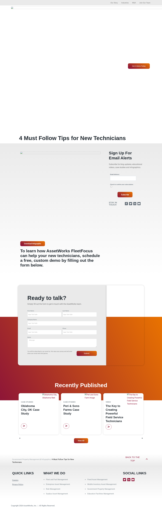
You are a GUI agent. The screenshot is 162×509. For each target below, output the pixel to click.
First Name (30, 311)
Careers (15, 480)
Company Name (32, 319)
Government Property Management (26, 459)
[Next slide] (142, 438)
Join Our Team (144, 3)
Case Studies (27, 402)
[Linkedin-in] (128, 479)
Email (29, 328)
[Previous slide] (20, 438)
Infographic (45, 459)
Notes (29, 337)
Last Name (65, 311)
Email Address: (115, 174)
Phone (64, 328)
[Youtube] (133, 479)
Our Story (114, 3)
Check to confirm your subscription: (121, 184)
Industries (125, 3)
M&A (134, 3)
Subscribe (125, 195)
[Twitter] (124, 479)
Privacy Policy (17, 484)
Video (108, 402)
